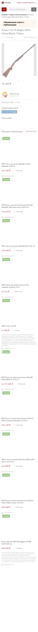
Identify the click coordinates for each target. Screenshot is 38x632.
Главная (5, 15)
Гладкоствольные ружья (18, 15)
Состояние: (9, 112)
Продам (6, 138)
